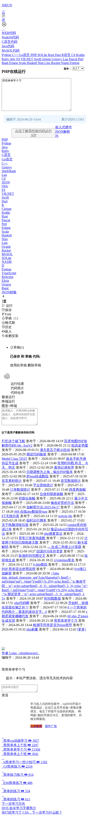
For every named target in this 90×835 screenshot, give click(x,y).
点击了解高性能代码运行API (33, 133)
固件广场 (51, 726)
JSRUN (7, 5)
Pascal (73, 59)
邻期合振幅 (27, 498)
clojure (47, 59)
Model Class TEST (14, 458)
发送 (5, 695)
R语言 (66, 55)
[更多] (81, 629)
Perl (80, 59)
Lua (66, 59)
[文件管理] (45, 20)
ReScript (7, 277)
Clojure (7, 209)
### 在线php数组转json (30, 511)
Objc (5, 186)
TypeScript (9, 273)
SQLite (42, 55)
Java (5, 147)
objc (13, 59)
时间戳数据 (52, 598)
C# (73, 55)
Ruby (6, 59)
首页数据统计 (71, 480)
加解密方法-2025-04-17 (43, 507)
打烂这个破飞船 (13, 441)
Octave (6, 284)
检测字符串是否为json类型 (52, 625)
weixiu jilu (65, 516)
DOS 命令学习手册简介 (19, 808)
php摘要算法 (53, 533)
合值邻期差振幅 (51, 494)
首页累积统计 (12, 480)
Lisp (47, 63)
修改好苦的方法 (62, 503)
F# (18, 59)
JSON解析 (62, 131)
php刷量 (32, 629)
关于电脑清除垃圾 (15, 525)
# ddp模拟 (40, 564)
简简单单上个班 (20, 745)
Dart (58, 55)
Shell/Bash (9, 171)
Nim (41, 63)
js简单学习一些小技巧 (24, 762)
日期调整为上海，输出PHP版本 (49, 472)
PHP (34, 55)
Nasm (65, 63)
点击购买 (36, 726)
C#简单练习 (17, 766)
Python (7, 55)
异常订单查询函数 (32, 538)
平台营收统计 (43, 485)
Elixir (5, 280)
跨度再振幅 (77, 489)
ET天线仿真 (10, 516)
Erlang (14, 63)
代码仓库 (17, 392)
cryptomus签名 (64, 560)
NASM (7, 261)
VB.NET (27, 59)
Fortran (74, 63)
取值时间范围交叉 (32, 555)
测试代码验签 (36, 454)
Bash (5, 63)
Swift (38, 59)
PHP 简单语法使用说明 (18, 569)
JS (56, 136)
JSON (6, 182)
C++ (15, 55)
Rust (51, 55)
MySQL (7, 254)
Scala (23, 63)
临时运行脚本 (36, 520)
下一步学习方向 (13, 803)
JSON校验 (9, 292)
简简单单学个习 (65, 620)
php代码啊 (21, 603)
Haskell (32, 63)
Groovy (57, 59)
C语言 (6, 155)
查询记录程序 (64, 467)
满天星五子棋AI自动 (55, 450)
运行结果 (17, 383)
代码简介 (17, 388)
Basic (5, 288)
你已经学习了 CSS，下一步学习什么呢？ (32, 812)
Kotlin (80, 55)
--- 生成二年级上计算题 (64, 547)
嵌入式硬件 (63, 127)
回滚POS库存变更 (49, 551)
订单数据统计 (20, 489)
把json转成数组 (37, 476)
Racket (56, 63)
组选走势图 (79, 445)
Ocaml (6, 246)
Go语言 (25, 55)
